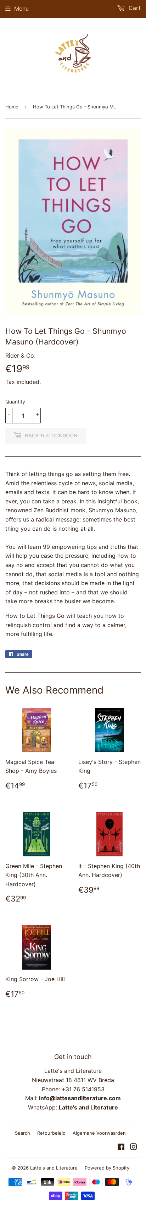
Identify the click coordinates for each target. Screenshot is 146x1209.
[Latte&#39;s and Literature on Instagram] (133, 1147)
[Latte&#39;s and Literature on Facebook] (121, 1147)
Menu (21, 8)
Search (22, 1133)
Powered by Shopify (107, 1168)
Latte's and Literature (54, 1168)
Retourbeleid (51, 1133)
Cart (134, 7)
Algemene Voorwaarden (99, 1133)
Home (11, 106)
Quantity (15, 401)
